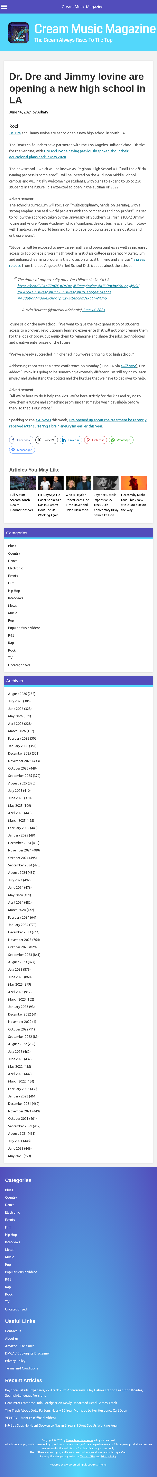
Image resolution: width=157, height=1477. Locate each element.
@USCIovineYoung (112, 286)
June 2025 (15, 798)
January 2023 (18, 1007)
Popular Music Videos (24, 628)
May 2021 (15, 1156)
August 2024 (17, 872)
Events (13, 576)
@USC (134, 286)
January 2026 (18, 746)
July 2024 (15, 880)
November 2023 (19, 940)
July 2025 (15, 790)
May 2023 (15, 984)
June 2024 (15, 887)
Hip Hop (14, 591)
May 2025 (15, 805)
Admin (42, 112)
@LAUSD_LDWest (32, 292)
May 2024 (15, 895)
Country (14, 553)
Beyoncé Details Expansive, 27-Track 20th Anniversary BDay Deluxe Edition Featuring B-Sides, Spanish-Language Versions (106, 515)
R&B (11, 635)
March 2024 (17, 910)
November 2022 (19, 1022)
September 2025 (20, 776)
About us (12, 1338)
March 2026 (17, 731)
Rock (14, 126)
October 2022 (18, 1029)
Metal (12, 605)
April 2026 (15, 723)
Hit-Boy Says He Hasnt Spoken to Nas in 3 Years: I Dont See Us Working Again (49, 505)
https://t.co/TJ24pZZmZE (38, 286)
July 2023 (15, 969)
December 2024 (19, 843)
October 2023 (18, 947)
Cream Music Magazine (82, 6)
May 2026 (15, 716)
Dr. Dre (15, 133)
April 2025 (15, 813)
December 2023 (19, 932)
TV (10, 658)
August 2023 (17, 962)
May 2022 (15, 1066)
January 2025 (18, 835)
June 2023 (15, 977)
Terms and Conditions (21, 1368)
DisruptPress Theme (95, 1464)
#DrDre (65, 286)
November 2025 (19, 761)
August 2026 (17, 694)
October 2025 (18, 768)
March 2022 (17, 1081)
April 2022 (15, 1074)
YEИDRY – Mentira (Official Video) (30, 1418)
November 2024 (19, 850)
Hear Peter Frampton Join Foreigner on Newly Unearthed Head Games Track (61, 1403)
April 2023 (15, 992)
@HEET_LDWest (61, 292)
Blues (12, 546)
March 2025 (17, 820)
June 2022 (15, 1059)
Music (12, 613)
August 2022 (17, 1044)
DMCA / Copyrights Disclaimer (27, 1353)
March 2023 (17, 999)
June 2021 (15, 1148)
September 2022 (20, 1036)
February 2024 (18, 917)
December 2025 (19, 753)
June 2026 (15, 709)
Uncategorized (19, 665)
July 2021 (15, 1141)
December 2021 (19, 1103)
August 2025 (17, 783)
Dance (12, 561)
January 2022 (18, 1096)
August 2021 (17, 1133)
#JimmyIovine (84, 286)
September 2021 (20, 1126)
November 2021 (19, 1111)
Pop (11, 620)
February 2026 (18, 738)
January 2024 (18, 925)
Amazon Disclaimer (19, 1346)
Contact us (13, 1331)
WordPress (70, 1464)
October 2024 (18, 858)
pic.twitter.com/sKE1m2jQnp (83, 298)
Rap (11, 643)
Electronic (15, 568)
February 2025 (18, 828)
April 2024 (15, 902)
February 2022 (18, 1089)
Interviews (15, 598)
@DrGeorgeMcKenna (93, 292)
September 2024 (20, 865)
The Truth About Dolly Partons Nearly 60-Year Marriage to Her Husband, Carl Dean (66, 1410)
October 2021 (18, 1118)
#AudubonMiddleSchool (37, 298)
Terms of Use (87, 1456)
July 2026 (15, 701)
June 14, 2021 (93, 310)
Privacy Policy (15, 1361)
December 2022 (19, 1014)
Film (11, 583)
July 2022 (15, 1051)
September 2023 (20, 955)
